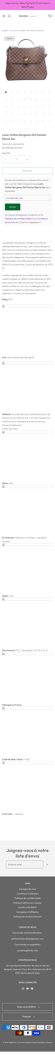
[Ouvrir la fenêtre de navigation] (4, 16)
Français (26, 1016)
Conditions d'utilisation (27, 893)
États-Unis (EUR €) (26, 1006)
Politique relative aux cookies (27, 902)
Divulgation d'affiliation (27, 912)
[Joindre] (47, 864)
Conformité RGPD (27, 907)
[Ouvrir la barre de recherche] (10, 16)
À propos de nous (27, 888)
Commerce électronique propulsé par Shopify (35, 1042)
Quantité (6, 153)
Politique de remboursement (27, 916)
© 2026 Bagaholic (10, 1042)
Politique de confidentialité (18, 218)
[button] (27, 61)
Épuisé (27, 170)
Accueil (4, 30)
